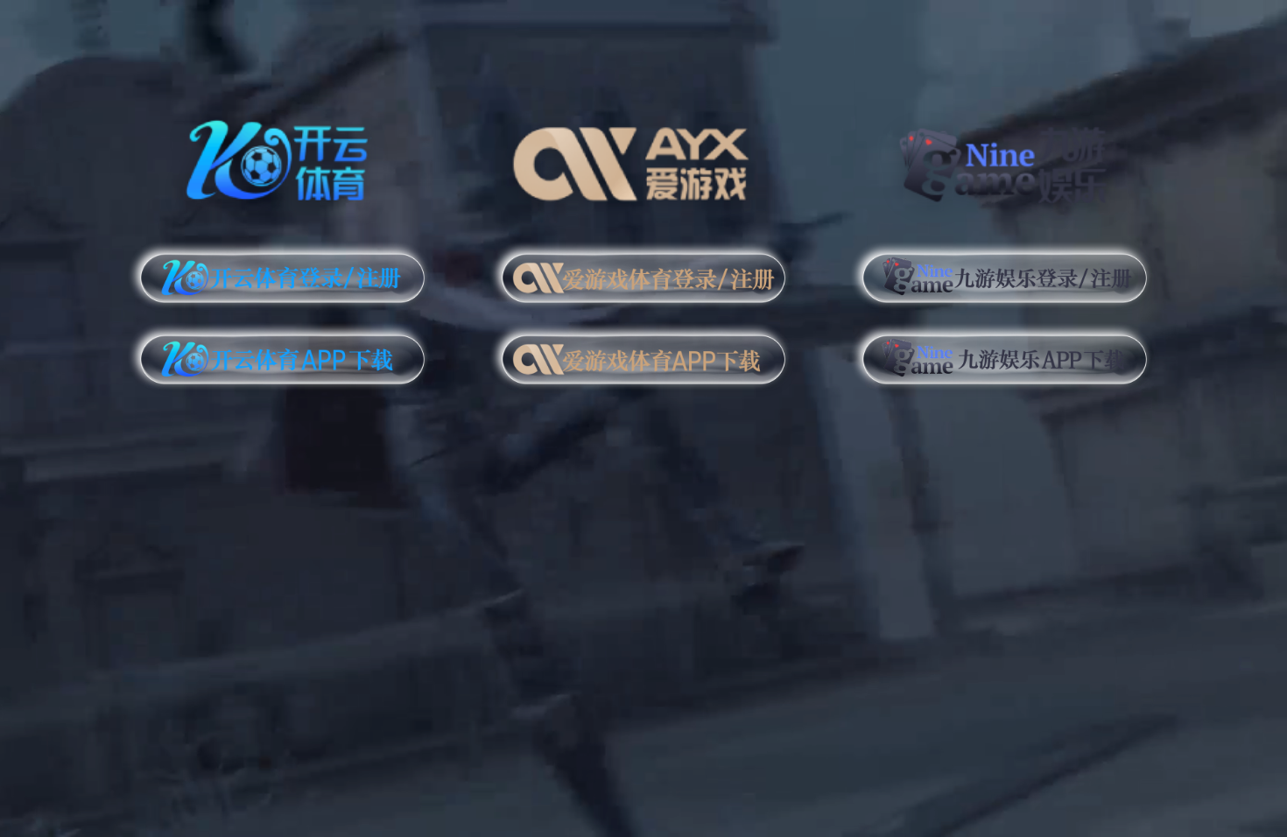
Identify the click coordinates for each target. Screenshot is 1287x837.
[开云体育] (282, 157)
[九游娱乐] (1004, 157)
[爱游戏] (644, 157)
